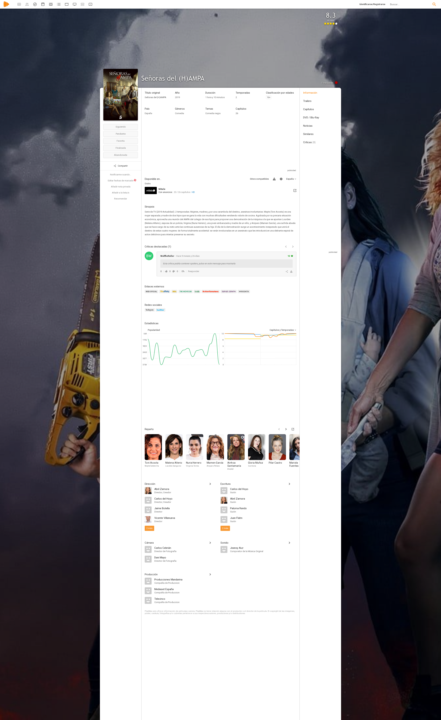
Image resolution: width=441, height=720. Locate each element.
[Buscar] (434, 4)
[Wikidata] (244, 293)
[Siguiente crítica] (292, 246)
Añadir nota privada (120, 186)
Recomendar (120, 198)
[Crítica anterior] (286, 246)
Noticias (307, 125)
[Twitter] (161, 312)
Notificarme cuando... (120, 174)
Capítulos (308, 109)
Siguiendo (121, 126)
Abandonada (120, 155)
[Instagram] (150, 312)
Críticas (309, 142)
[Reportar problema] (274, 179)
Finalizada (121, 148)
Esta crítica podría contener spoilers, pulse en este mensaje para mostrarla (199, 263)
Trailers (307, 101)
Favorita (121, 141)
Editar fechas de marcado (122, 180)
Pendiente (121, 134)
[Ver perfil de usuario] (149, 256)
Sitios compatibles (259, 179)
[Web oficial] (152, 293)
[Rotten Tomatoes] (211, 293)
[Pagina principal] (6, 6)
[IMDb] (174, 293)
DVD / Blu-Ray (311, 117)
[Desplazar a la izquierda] (279, 429)
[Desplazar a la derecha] (286, 429)
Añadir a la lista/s (120, 192)
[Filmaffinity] (165, 293)
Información (310, 92)
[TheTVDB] (198, 293)
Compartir (122, 166)
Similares (308, 134)
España (148, 113)
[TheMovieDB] (186, 293)
